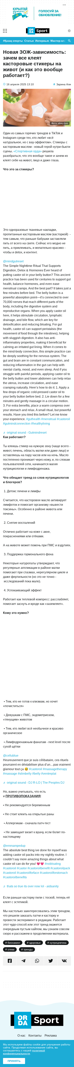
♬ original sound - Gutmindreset (24, 432)
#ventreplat (48, 773)
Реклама (51, 1035)
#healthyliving (40, 423)
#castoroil (63, 419)
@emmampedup (14, 845)
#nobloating (53, 863)
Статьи (29, 40)
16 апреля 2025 (16, 84)
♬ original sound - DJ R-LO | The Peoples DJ (33, 782)
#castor (22, 868)
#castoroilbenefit (39, 868)
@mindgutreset (13, 261)
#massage (10, 773)
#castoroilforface (28, 872)
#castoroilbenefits (15, 877)
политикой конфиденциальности (24, 1052)
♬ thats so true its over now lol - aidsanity (31, 886)
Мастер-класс (59, 40)
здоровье (35, 942)
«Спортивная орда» (27, 151)
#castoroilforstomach (54, 872)
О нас (21, 1035)
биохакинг (14, 942)
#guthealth (33, 419)
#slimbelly (24, 773)
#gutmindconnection (16, 423)
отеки (11, 949)
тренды (28, 949)
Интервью (42, 40)
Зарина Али (63, 84)
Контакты (35, 1035)
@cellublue (10, 755)
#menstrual (48, 419)
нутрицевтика (58, 942)
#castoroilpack (60, 868)
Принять (14, 1060)
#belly (36, 773)
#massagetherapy (55, 769)
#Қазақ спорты (13, 40)
